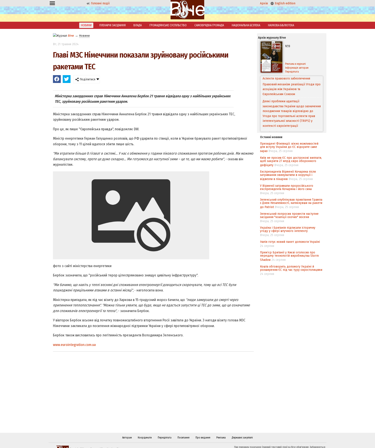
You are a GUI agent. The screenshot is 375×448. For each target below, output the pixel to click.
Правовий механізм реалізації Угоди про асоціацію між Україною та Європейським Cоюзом (292, 84)
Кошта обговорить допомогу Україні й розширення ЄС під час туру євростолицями (291, 268)
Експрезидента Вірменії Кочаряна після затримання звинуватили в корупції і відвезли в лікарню (288, 175)
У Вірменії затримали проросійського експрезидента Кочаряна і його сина (286, 187)
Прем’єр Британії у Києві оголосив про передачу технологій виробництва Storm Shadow (289, 256)
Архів (264, 3)
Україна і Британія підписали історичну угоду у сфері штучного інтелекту (287, 229)
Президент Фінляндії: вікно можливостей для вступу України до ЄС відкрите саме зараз (289, 147)
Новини (84, 36)
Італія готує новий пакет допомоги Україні (290, 242)
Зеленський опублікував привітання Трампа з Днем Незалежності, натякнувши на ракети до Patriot (291, 203)
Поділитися (87, 79)
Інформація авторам (296, 67)
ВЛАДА (137, 25)
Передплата (292, 71)
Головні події (100, 3)
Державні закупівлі (242, 437)
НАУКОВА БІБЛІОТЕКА (281, 25)
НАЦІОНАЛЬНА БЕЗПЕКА (246, 25)
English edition (284, 3)
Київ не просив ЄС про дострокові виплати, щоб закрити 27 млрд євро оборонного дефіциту (291, 161)
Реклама (221, 437)
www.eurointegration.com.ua (74, 344)
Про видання (203, 437)
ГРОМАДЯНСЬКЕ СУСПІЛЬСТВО (168, 25)
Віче (71, 36)
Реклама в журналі (295, 63)
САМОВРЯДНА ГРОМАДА (209, 25)
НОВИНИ (86, 25)
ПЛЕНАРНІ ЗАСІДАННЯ (112, 25)
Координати (145, 437)
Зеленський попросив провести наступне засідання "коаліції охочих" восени (289, 215)
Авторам (127, 437)
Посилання (183, 437)
